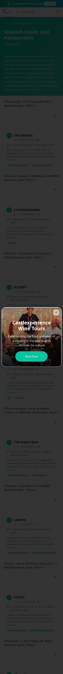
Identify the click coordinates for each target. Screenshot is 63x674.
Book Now (31, 356)
